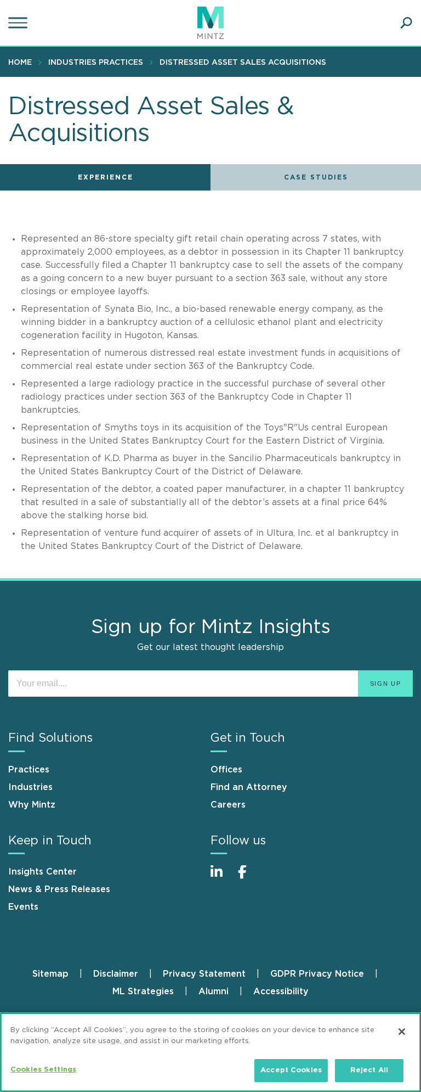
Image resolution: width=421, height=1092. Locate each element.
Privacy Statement (204, 974)
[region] (210, 1052)
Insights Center (42, 871)
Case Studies (316, 177)
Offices (226, 769)
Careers (228, 804)
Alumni (213, 991)
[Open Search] (406, 23)
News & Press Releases (59, 889)
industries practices (95, 62)
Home (20, 62)
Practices (28, 769)
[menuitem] (22, 62)
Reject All (369, 1070)
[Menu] (19, 23)
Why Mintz (31, 804)
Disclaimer (115, 974)
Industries (30, 787)
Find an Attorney (248, 787)
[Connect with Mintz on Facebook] (249, 877)
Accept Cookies (291, 1070)
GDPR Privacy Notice (317, 974)
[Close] (402, 1032)
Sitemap (50, 974)
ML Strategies (143, 991)
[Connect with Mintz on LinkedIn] (221, 877)
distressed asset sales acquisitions (243, 62)
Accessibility (281, 991)
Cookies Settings (43, 1069)
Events (23, 907)
